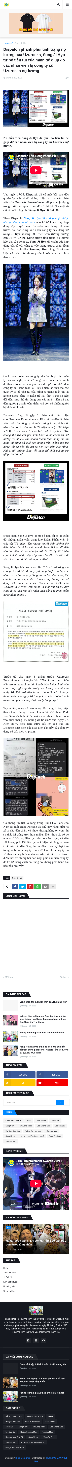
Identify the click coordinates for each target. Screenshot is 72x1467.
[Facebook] (15, 886)
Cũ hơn (63, 977)
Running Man (52, 1131)
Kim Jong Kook (26, 1126)
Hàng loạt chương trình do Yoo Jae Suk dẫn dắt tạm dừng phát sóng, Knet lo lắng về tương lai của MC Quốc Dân (44, 1049)
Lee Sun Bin (60, 1126)
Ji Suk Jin (55, 1121)
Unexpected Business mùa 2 (32, 1136)
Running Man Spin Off (14, 1437)
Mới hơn (9, 977)
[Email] (45, 886)
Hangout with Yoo (13, 1422)
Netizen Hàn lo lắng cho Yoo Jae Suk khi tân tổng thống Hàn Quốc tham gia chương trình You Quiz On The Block (43, 1019)
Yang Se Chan (55, 1136)
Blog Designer (22, 1458)
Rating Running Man (33, 1131)
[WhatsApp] (37, 886)
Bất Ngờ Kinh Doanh (14, 1416)
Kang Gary (10, 1126)
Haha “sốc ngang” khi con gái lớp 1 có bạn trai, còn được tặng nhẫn (36, 1242)
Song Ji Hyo (21, 43)
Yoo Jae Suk (11, 1141)
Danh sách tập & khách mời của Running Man (43, 1002)
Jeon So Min (41, 1121)
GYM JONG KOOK (13, 1121)
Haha (29, 1121)
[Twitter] (22, 886)
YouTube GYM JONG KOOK (33, 1442)
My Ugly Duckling (13, 1131)
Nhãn (9, 1112)
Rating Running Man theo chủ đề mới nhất (42, 1032)
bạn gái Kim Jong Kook (15, 1447)
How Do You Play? (32, 1422)
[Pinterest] (30, 886)
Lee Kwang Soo (43, 1126)
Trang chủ (8, 43)
